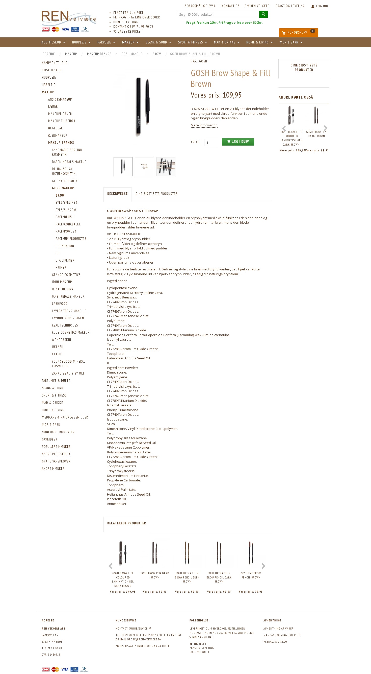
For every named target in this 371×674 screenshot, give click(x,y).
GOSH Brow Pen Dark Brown (155, 575)
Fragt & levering (202, 647)
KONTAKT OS (231, 6)
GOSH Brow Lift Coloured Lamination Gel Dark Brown (123, 579)
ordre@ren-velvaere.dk (144, 639)
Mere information (204, 125)
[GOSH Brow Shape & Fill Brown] (143, 107)
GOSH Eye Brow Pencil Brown (251, 575)
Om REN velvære (257, 6)
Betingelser (198, 643)
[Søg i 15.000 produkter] (263, 14)
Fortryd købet (199, 652)
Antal (195, 142)
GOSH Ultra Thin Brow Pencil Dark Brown (219, 577)
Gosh (203, 61)
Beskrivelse (117, 194)
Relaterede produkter (126, 523)
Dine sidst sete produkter (156, 194)
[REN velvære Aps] (69, 18)
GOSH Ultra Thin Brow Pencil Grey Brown (187, 577)
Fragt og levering (290, 6)
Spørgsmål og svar (200, 6)
